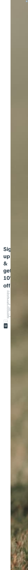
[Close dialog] (26, 1)
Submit (5, 325)
